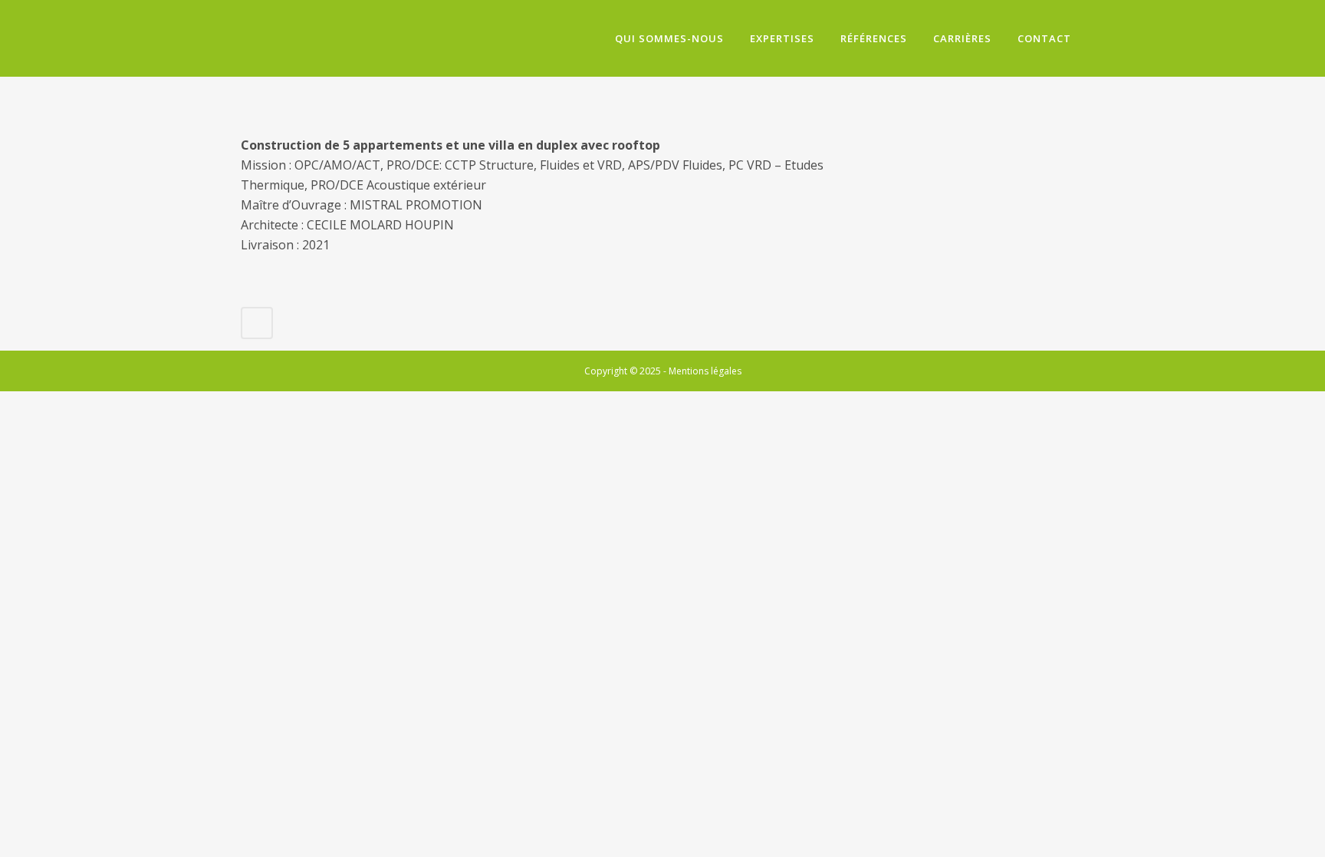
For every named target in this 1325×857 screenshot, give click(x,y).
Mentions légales (705, 370)
